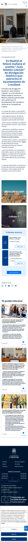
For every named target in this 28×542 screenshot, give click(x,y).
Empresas (4, 466)
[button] (2, 4)
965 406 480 (23, 478)
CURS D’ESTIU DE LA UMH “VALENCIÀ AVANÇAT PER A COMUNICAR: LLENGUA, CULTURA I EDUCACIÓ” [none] (15, 254)
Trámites (4, 461)
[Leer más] (23, 342)
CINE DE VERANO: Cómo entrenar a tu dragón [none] (15, 238)
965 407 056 (23, 476)
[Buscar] (26, 6)
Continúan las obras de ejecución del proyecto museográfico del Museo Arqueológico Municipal (13, 321)
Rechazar (14, 534)
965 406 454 (23, 474)
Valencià (25, 3)
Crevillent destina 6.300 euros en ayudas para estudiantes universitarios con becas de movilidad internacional (14, 411)
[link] (11, 4)
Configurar (14, 529)
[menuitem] (7, 462)
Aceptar (14, 539)
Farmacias (17, 464)
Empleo (4, 464)
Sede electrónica (19, 466)
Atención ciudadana (20, 461)
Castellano (24, 2)
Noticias (9, 46)
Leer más (23, 344)
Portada (3, 46)
